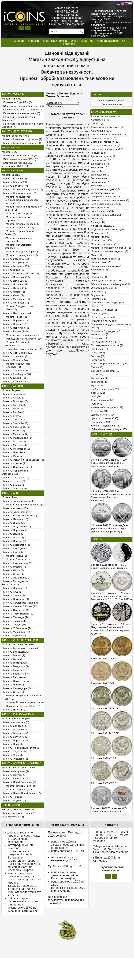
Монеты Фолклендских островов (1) (18, 246)
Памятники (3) (99, 299)
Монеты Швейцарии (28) (17, 374)
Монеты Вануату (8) (14, 775)
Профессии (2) (99, 349)
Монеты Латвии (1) (13, 291)
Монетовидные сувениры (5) (19, 813)
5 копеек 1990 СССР (103, 658)
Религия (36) (98, 356)
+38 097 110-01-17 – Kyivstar (111, 834)
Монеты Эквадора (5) (15, 758)
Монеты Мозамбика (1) (16, 449)
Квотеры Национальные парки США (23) (23, 697)
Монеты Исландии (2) (15, 281)
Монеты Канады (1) (14, 670)
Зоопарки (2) (98, 185)
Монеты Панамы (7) (14, 684)
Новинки (33, 40)
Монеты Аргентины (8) (15, 722)
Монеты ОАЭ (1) (12, 591)
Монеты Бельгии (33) (15, 182)
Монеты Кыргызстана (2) (17, 563)
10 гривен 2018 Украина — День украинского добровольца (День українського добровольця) (109, 528)
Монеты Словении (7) (15, 356)
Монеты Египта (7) (13, 416)
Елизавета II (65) (100, 163)
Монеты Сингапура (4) (15, 610)
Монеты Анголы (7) (13, 397)
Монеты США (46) (13, 692)
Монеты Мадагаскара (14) (17, 438)
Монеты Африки (11, 390)
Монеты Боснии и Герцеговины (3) (22, 189)
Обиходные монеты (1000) (106, 280)
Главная (18, 40)
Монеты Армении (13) (15, 508)
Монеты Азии (9, 497)
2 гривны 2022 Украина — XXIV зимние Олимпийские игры (109, 810)
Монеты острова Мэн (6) (19, 227)
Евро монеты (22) (101, 160)
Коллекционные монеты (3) (106, 204)
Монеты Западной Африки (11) (23, 251)
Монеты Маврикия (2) (15, 434)
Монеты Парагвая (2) (15, 740)
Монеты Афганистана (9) (17, 512)
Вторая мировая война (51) (106, 145)
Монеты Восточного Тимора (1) (20, 515)
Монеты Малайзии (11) (16, 577)
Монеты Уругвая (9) (14, 751)
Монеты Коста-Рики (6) (16, 673)
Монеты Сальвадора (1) (16, 688)
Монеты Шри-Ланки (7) (16, 635)
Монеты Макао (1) (16, 555)
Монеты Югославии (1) (16, 381)
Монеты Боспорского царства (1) (21, 143)
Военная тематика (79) (104, 138)
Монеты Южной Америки (16, 718)
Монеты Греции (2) (13, 270)
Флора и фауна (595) (103, 400)
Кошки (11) (97, 218)
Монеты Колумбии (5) (15, 737)
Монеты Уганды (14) (14, 485)
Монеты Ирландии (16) (16, 277)
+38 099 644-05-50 (67, 14)
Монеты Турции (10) (14, 624)
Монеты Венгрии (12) (15, 262)
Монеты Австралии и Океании (19, 767)
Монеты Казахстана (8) (16, 545)
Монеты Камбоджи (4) (15, 548)
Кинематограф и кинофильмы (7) (110, 200)
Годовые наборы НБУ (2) (17, 102)
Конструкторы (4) (100, 207)
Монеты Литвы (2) (13, 295)
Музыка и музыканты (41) (105, 258)
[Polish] (130, 3)
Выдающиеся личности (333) (107, 149)
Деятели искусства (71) (104, 156)
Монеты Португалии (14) (17, 327)
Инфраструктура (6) (102, 193)
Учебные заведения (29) (105, 389)
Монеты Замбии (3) (14, 419)
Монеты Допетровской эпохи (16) (24, 335)
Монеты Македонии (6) (16, 299)
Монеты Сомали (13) (14, 463)
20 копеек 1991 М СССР (105, 733)
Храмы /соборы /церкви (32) (107, 407)
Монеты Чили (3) (12, 755)
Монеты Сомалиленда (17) (18, 467)
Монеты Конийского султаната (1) (22, 139)
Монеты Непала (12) (14, 588)
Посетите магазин (112, 104)
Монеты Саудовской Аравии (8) (20, 602)
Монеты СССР (10, 152)
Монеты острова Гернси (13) (22, 224)
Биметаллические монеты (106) (109, 134)
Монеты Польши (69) (14, 324)
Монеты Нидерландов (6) (17, 313)
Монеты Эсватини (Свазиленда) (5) (23, 459)
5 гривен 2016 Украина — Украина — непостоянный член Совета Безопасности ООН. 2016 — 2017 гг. (111, 596)
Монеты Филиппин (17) (16, 632)
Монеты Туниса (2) (13, 481)
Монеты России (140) (15, 331)
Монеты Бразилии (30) (15, 729)
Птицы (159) (98, 352)
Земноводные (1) (101, 178)
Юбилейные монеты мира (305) (109, 429)
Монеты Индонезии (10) (16, 526)
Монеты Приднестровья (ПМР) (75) (19, 308)
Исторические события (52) (106, 196)
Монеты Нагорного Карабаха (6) (24, 504)
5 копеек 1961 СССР (103, 683)
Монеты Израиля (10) (15, 519)
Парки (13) (97, 306)
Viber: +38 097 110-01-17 (66, 20)
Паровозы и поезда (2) (104, 310)
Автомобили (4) (100, 120)
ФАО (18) (96, 396)
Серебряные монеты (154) (106, 371)
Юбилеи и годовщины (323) (107, 425)
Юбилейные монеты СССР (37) (20, 159)
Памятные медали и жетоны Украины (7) (19, 118)
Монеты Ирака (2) (13, 537)
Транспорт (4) (99, 382)
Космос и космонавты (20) (106, 215)
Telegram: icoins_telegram (66, 17)
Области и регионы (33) (104, 288)
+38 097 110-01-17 (66, 11)
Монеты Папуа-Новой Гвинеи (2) (21, 793)
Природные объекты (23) (105, 341)
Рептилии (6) (98, 360)
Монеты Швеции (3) (14, 378)
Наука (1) (96, 273)
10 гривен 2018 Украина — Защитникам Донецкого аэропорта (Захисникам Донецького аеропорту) (111, 496)
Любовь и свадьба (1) (103, 226)
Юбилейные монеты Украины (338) (23, 106)
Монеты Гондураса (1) (15, 666)
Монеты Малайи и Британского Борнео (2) (23, 208)
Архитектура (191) (101, 131)
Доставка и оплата (55, 40)
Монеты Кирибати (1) (15, 778)
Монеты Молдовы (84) (15, 302)
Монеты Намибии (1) (14, 452)
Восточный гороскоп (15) (105, 142)
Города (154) (98, 152)
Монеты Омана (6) (13, 595)
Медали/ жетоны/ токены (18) (108, 229)
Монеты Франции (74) (15, 360)
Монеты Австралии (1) (15, 771)
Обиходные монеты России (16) (24, 338)
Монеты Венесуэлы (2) (15, 733)
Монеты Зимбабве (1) (15, 423)
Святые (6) (97, 367)
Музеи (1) (96, 255)
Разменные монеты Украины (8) (21, 113)
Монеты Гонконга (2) (17, 559)
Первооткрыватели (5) (103, 317)
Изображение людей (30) (105, 189)
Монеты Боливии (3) (14, 726)
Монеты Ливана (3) (13, 574)
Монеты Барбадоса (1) (15, 651)
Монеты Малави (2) (14, 441)
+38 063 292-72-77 (67, 8)
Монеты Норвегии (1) (15, 320)
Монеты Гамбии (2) (13, 412)
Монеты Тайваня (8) (14, 621)
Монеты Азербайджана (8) (18, 501)
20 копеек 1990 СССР (103, 758)
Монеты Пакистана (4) (15, 599)
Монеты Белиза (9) (13, 655)
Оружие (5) (97, 295)
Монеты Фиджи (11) (14, 800)
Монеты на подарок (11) (105, 244)
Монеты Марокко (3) (14, 445)
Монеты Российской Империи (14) (17, 344)
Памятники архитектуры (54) (107, 302)
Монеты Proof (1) (100, 236)
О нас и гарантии (82, 40)
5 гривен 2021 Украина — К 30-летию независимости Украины (109, 566)
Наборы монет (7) (101, 262)
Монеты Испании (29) (15, 284)
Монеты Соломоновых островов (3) (18, 239)
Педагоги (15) (99, 313)
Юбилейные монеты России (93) (24, 349)
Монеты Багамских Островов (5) (21, 648)
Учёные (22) (98, 393)
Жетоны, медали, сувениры (18, 809)
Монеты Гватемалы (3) (15, 662)
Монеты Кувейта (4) (14, 566)
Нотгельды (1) (99, 277)
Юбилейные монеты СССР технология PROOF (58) (18, 164)
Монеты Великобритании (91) (19, 193)
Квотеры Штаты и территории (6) (24, 702)
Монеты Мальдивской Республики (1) (15, 583)
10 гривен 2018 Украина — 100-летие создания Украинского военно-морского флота (109, 462)
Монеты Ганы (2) (12, 408)
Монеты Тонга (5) (12, 797)
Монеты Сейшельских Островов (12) (15, 472)
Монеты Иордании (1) (15, 530)
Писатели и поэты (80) (104, 321)
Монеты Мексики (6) (14, 677)
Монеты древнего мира (15, 135)
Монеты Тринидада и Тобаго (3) (21, 748)
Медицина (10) (99, 233)
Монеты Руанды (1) (14, 456)
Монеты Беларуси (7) (15, 186)
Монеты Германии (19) (16, 266)
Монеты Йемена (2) (14, 541)
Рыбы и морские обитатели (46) (109, 363)
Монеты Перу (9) (12, 744)
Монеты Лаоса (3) (13, 570)
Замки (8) (96, 171)
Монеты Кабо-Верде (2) (16, 427)
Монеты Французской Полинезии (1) (18, 365)
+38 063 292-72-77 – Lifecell (111, 832)
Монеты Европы (11, 175)
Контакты (69, 43)
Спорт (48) (97, 374)
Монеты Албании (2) (14, 178)
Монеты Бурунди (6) (14, 405)
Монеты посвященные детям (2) (109, 251)
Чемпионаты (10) (101, 422)
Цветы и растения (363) (104, 418)
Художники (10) (100, 411)
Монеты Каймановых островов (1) (17, 219)
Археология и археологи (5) (107, 127)
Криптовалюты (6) (13, 816)
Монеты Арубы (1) (16, 317)
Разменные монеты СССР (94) (20, 155)
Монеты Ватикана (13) (15, 259)
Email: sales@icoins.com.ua (66, 24)
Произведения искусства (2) (107, 345)
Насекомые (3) (99, 269)
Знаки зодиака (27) (102, 182)
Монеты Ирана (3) (13, 534)
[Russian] (126, 3)
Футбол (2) (97, 403)
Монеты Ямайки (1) (14, 709)
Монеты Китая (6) (13, 552)
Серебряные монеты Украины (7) (22, 109)
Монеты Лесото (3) (13, 430)
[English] (122, 3)
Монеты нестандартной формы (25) (111, 247)
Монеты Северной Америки (18, 644)
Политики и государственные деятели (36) (111, 326)
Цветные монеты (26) (103, 414)
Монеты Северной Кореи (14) (19, 606)
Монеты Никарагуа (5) (15, 681)
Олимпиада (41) (100, 291)
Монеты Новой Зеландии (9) (19, 782)
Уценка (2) (97, 385)
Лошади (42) (98, 222)
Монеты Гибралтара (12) (19, 213)
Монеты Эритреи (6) (14, 488)
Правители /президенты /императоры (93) (105, 333)
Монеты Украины (11, 98)
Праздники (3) (99, 338)
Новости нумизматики (111, 40)
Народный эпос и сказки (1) (106, 266)
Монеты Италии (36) (14, 288)
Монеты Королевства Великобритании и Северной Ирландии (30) (21, 199)
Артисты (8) (97, 123)
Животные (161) (100, 167)
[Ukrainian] (118, 3)
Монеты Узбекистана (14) (17, 628)
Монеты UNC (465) (102, 240)
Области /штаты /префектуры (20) (110, 284)
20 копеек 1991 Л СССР (104, 708)
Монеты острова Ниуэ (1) (20, 786)
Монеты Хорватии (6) (15, 370)
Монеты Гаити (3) (12, 659)
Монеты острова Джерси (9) (21, 255)
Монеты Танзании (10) (15, 477)
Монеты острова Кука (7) (19, 789)
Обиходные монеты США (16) (22, 706)
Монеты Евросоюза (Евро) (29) (20, 273)
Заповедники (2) (100, 174)
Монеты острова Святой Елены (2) (19, 233)
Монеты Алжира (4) (14, 394)
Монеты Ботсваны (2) (15, 401)
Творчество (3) (99, 378)
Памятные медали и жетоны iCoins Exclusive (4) (22, 125)
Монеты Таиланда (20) (15, 617)
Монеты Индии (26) (14, 523)
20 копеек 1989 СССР (103, 783)
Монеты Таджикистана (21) (18, 613)
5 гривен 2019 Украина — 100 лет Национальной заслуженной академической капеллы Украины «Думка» (110, 629)
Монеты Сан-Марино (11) (17, 353)
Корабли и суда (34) (102, 211)
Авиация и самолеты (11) (105, 116)
